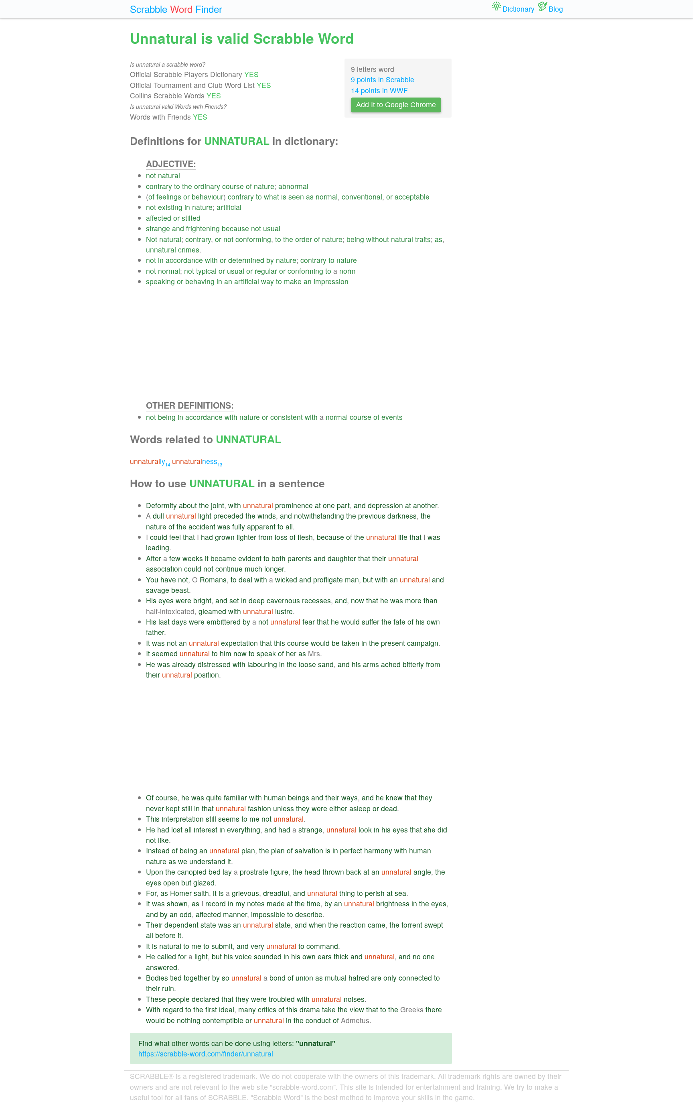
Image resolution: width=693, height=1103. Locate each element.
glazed (204, 882)
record (215, 903)
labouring (262, 664)
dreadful (276, 893)
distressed (214, 664)
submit (222, 946)
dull (158, 516)
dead (389, 808)
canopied (192, 872)
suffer (370, 622)
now (357, 600)
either (338, 808)
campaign (422, 643)
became (223, 558)
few (174, 558)
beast (180, 590)
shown (177, 903)
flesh (305, 537)
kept (173, 808)
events (392, 417)
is (283, 196)
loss (281, 537)
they (425, 797)
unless (283, 808)
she (430, 829)
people (179, 999)
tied (176, 978)
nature (264, 186)
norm (347, 271)
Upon (154, 872)
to (177, 186)
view (357, 1009)
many (247, 1009)
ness (197, 461)
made (276, 903)
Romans (213, 579)
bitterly (413, 664)
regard (172, 1009)
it (207, 558)
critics (267, 1009)
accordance (184, 260)
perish (375, 893)
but (368, 579)
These (156, 999)
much (253, 569)
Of (150, 797)
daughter (342, 558)
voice (243, 956)
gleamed (212, 611)
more (413, 600)
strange (158, 228)
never (155, 808)
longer (274, 569)
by (270, 260)
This (153, 819)
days (179, 622)
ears (325, 956)
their (379, 558)
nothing (189, 1020)
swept (433, 925)
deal (245, 579)
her (291, 653)
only (390, 978)
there (434, 1009)
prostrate (254, 872)
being (355, 239)
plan (248, 850)
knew (394, 797)
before (165, 935)
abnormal (293, 186)
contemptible (223, 1020)
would (350, 622)
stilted (191, 218)
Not (151, 239)
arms (371, 664)
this (279, 643)
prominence (294, 505)
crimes (188, 249)
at (318, 505)
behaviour (207, 196)
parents (300, 558)
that (189, 537)
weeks (192, 558)
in (187, 207)
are (376, 978)
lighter (246, 537)
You (152, 579)
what (271, 196)
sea (400, 893)
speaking (160, 281)
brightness (392, 903)
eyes (166, 600)
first (211, 1009)
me (254, 819)
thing (347, 893)
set (234, 600)
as (310, 196)
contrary (159, 186)
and (178, 228)
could (158, 537)
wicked (286, 579)
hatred (359, 978)
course (233, 186)
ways (349, 797)
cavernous (283, 600)
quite (214, 797)
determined (246, 260)
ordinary (207, 186)
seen (296, 196)
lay (227, 872)
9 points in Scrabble (382, 79)
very (257, 946)
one (329, 505)
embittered (224, 622)
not (151, 175)
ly (150, 461)
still (187, 808)
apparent (261, 526)
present (393, 643)
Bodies (157, 978)
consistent (286, 417)
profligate (328, 579)
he (384, 600)
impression (331, 281)
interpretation (183, 819)
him (225, 653)
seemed (165, 653)
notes (256, 903)
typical (206, 271)
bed (215, 872)
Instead (158, 850)
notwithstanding (319, 516)
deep (257, 600)
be (336, 643)
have (168, 579)
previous (371, 516)
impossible (268, 914)
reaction (353, 925)
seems (228, 819)
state (208, 925)
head (312, 872)
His (151, 600)
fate (399, 622)
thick (341, 956)
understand (207, 861)
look (365, 829)
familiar (235, 797)
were (183, 600)
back (353, 872)
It (148, 643)
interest (205, 829)
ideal (226, 1009)
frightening (203, 228)
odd (186, 914)
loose (307, 664)
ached (391, 664)
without (377, 239)
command (322, 946)
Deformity (161, 505)
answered (161, 967)
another (425, 505)
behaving (200, 281)
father (155, 632)
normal (327, 196)
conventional (362, 196)
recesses (316, 600)
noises (354, 999)
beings (298, 797)
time (313, 903)
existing (170, 207)
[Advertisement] (299, 343)
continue (229, 569)
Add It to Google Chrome (396, 105)
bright (202, 600)
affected (158, 218)
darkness (402, 516)
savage (157, 590)
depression (385, 505)
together (197, 978)
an (228, 281)
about (188, 505)
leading (157, 547)
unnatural (161, 249)
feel (175, 537)
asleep (360, 808)
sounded (268, 956)
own (433, 622)
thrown (333, 872)
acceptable (412, 196)
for (182, 956)
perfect (351, 850)
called (166, 956)
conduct (318, 1020)
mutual (335, 978)
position (206, 675)
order (303, 239)
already (184, 664)
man (352, 579)
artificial (229, 207)
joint (217, 505)
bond (278, 978)
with (211, 260)
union (304, 978)
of (249, 186)
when (317, 925)
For (151, 893)
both (279, 558)
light (204, 516)
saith (201, 893)
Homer (181, 893)
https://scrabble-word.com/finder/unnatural (205, 1053)
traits (423, 239)
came (376, 925)
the (187, 186)
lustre (284, 611)
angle (422, 872)
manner (235, 914)
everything (243, 829)
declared (205, 999)
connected (415, 978)
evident (249, 558)
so (225, 978)
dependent (181, 925)
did (442, 829)
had (207, 537)
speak (266, 653)
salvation (309, 850)
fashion (259, 808)
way (267, 281)
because (235, 228)
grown (225, 537)
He (150, 664)
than (431, 600)
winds (266, 516)
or (186, 196)
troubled (282, 999)
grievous (245, 893)
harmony (378, 850)
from (265, 537)
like (163, 840)
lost (176, 829)
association (164, 569)
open (171, 882)
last (164, 622)
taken (350, 643)
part (343, 505)
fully (238, 526)
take (329, 1009)
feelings (168, 196)
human (275, 797)
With (153, 1009)
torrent (411, 925)
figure (279, 872)
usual (271, 228)
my (240, 903)
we (182, 861)
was (223, 526)
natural (169, 175)
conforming (253, 239)
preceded (228, 516)
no (417, 956)
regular (266, 271)
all (289, 526)
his (420, 622)
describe (308, 914)
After (153, 558)
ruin (168, 988)
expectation (239, 643)
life (402, 537)
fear (308, 622)
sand (326, 664)
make (293, 281)
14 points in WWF (379, 90)
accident (201, 526)
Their (154, 925)
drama (310, 1009)
